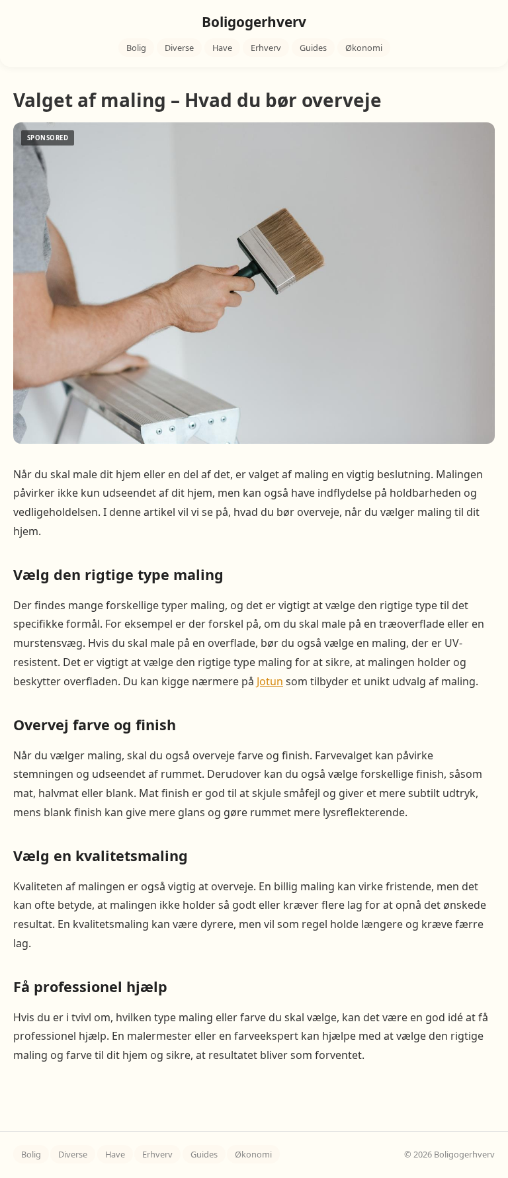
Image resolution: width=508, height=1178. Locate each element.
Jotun (270, 681)
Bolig (136, 48)
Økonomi (363, 48)
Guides (313, 48)
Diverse (179, 48)
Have (222, 48)
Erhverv (266, 48)
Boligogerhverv (254, 22)
